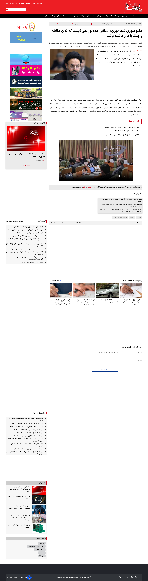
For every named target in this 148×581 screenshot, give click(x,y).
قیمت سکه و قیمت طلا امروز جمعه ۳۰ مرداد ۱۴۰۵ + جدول (26, 419)
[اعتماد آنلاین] (133, 7)
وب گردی (42, 482)
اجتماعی (106, 16)
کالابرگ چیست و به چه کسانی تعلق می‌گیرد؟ (19, 497)
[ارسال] (128, 24)
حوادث (83, 16)
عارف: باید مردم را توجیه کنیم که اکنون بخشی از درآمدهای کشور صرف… (24, 245)
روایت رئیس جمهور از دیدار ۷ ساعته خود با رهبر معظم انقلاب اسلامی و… (27, 155)
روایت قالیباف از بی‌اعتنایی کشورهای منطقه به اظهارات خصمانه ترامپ (25, 240)
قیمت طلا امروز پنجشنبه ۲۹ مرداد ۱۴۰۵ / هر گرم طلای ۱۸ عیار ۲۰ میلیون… (24, 439)
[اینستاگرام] (135, 577)
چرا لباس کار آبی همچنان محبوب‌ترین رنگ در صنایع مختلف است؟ (19, 508)
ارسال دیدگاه (105, 370)
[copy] (137, 223)
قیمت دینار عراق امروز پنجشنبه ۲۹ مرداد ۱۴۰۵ (28, 430)
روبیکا (90, 187)
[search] (7, 10)
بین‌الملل (121, 16)
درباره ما (33, 3)
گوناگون (53, 16)
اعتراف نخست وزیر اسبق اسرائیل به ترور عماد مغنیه (121, 135)
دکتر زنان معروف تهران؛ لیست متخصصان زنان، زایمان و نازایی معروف (20, 489)
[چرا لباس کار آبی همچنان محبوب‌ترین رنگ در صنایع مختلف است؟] (39, 509)
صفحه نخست (137, 16)
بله (84, 187)
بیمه (68, 16)
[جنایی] (26, 104)
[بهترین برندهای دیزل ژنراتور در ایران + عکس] (39, 528)
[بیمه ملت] (26, 37)
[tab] (29, 165)
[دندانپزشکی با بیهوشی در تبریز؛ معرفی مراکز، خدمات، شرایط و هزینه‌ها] (39, 518)
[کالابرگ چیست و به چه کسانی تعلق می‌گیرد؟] (39, 499)
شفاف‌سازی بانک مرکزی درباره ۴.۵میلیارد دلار (28, 227)
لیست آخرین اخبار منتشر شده (14, 221)
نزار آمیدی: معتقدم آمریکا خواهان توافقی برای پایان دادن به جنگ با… (24, 253)
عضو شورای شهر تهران (120, 217)
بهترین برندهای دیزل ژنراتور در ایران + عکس (19, 526)
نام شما (140, 353)
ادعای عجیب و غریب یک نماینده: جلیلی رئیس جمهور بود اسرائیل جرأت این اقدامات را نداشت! (119, 129)
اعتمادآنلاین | (137, 50)
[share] (57, 24)
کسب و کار (60, 16)
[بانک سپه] (26, 81)
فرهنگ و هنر (91, 16)
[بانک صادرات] (26, 59)
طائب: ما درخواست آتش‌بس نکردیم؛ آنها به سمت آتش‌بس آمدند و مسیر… (27, 258)
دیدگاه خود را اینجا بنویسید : (108, 353)
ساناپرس (41, 553)
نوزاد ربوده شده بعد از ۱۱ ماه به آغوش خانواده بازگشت (26, 249)
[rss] (139, 577)
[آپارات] (119, 577)
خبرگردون (41, 543)
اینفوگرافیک (75, 16)
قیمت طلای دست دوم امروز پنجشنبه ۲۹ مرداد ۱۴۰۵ (26, 427)
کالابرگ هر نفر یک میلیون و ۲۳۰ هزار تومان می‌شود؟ (26, 236)
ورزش (99, 16)
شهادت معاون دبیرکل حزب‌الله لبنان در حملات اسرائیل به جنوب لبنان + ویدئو (120, 200)
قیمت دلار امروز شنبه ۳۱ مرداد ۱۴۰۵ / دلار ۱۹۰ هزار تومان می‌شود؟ (24, 453)
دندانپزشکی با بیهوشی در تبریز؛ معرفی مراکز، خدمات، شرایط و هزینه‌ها (21, 517)
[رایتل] (26, 70)
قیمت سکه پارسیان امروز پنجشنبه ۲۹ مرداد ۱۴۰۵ (27, 423)
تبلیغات (28, 3)
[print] (126, 24)
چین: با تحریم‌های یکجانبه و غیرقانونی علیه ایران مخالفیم (24, 230)
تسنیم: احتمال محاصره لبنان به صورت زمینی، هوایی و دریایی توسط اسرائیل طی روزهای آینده (121, 205)
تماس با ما (39, 3)
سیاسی (128, 16)
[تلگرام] (130, 577)
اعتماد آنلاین (65, 577)
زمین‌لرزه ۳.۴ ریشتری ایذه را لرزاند (32, 262)
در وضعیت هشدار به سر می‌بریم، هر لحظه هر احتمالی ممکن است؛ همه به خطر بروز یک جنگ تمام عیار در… (120, 210)
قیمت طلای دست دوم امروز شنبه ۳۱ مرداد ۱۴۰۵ (27, 436)
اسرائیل (139, 217)
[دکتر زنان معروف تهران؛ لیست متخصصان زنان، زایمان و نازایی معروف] (39, 490)
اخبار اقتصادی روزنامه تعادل (36, 546)
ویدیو (47, 16)
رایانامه (140, 361)
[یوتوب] (126, 577)
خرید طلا (41, 556)
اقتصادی (113, 16)
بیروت (132, 217)
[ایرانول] (26, 93)
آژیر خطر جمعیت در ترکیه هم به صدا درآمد (29, 233)
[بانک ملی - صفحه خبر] (26, 26)
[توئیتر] (122, 577)
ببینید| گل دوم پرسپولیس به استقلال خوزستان (28, 449)
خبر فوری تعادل (39, 550)
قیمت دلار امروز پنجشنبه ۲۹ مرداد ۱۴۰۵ (30, 433)
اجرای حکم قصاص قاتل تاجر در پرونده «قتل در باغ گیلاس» (27, 445)
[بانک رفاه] (26, 115)
